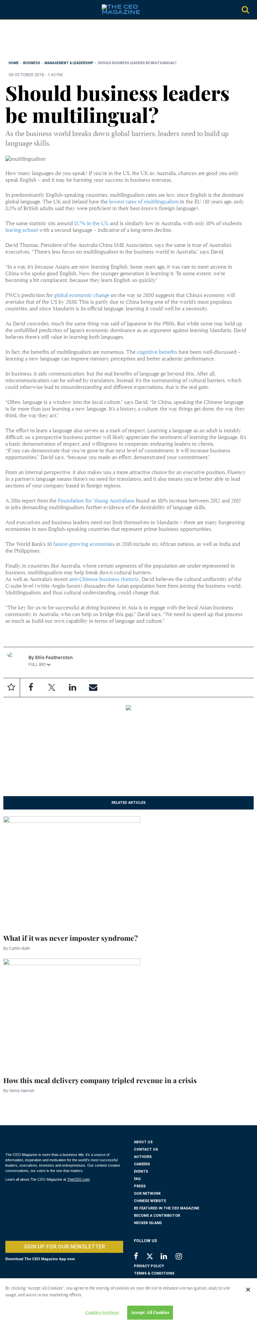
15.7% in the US (91, 223)
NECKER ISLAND (148, 1223)
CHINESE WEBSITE (150, 1201)
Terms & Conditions (154, 1273)
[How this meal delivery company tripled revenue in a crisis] (72, 1013)
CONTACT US (146, 1149)
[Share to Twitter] (51, 688)
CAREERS (142, 1164)
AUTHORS (143, 1157)
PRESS (140, 1186)
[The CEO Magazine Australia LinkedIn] (168, 1257)
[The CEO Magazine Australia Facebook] (140, 1257)
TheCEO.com (78, 1179)
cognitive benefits (157, 352)
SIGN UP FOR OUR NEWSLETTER (64, 1246)
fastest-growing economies (84, 544)
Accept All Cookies (150, 1312)
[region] (58, 41)
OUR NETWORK (147, 1193)
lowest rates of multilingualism (144, 201)
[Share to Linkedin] (72, 688)
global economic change (81, 295)
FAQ (137, 1179)
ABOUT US (143, 1142)
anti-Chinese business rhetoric (104, 579)
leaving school (21, 230)
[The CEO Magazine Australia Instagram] (183, 1257)
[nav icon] (8, 10)
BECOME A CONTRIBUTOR (157, 1215)
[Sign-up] (93, 688)
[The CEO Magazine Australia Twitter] (153, 1258)
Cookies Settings (102, 1312)
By (16, 948)
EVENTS (141, 1171)
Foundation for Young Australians (96, 500)
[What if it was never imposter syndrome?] (72, 870)
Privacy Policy (149, 1266)
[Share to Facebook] (30, 688)
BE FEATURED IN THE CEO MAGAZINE (166, 1208)
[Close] (248, 1290)
